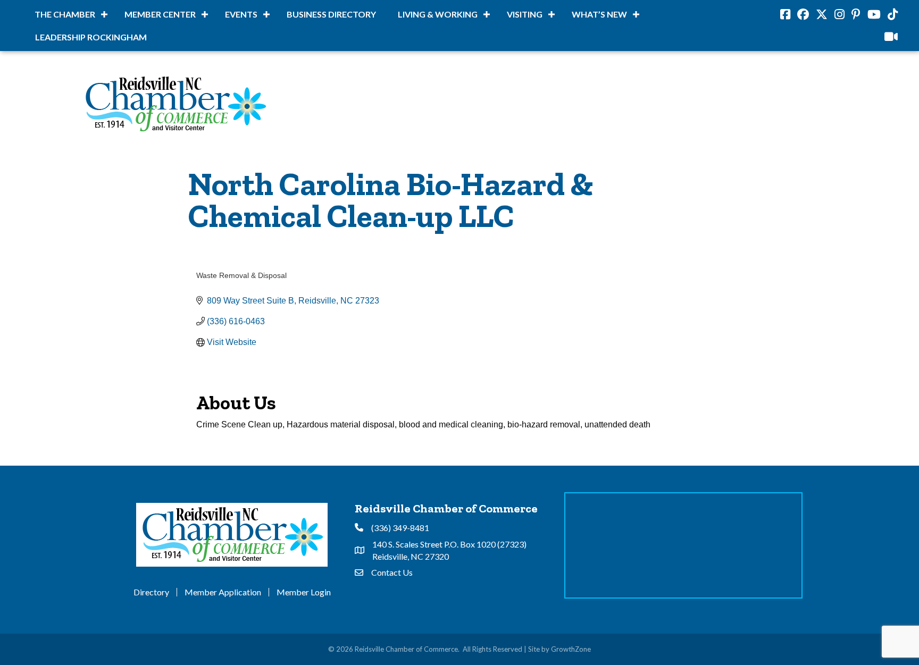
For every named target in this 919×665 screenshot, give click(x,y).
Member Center (160, 14)
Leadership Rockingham (91, 37)
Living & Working (438, 14)
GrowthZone (571, 649)
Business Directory (331, 14)
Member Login (304, 592)
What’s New (599, 14)
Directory (151, 592)
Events (241, 14)
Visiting (524, 14)
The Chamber (65, 14)
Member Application (223, 592)
